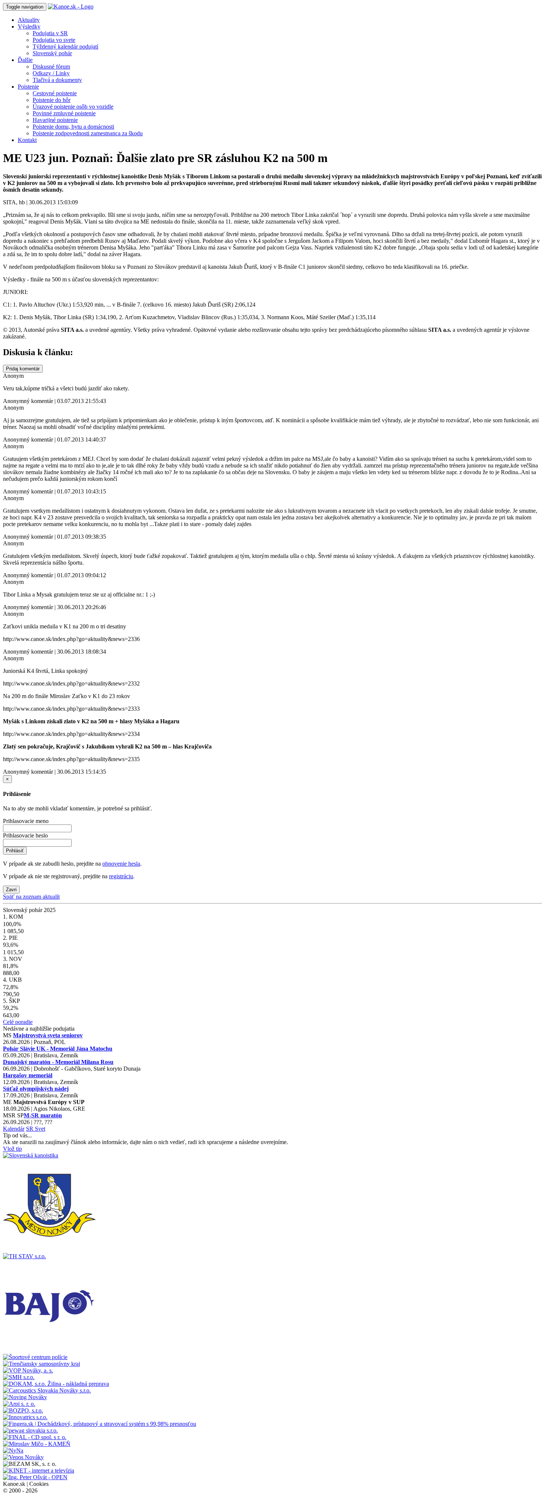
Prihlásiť (15, 850)
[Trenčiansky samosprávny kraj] (41, 1364)
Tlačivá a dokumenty (57, 80)
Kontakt (27, 140)
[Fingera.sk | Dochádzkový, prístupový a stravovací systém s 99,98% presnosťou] (99, 1424)
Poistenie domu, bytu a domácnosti (73, 126)
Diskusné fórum (51, 66)
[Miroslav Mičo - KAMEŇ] (36, 1444)
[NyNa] (13, 1450)
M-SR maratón (43, 1115)
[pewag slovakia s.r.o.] (30, 1430)
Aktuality (29, 20)
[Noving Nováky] (25, 1397)
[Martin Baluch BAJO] (49, 1350)
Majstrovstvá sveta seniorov (48, 1035)
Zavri (11, 889)
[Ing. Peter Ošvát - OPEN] (35, 1477)
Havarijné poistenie (55, 120)
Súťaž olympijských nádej (36, 1088)
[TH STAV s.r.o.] (24, 1256)
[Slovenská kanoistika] (30, 1155)
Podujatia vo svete (54, 40)
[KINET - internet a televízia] (38, 1470)
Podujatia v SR (50, 33)
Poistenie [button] (28, 86)
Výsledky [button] (29, 26)
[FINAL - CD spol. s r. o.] (34, 1437)
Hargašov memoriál (27, 1075)
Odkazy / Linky (51, 73)
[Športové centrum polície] (35, 1357)
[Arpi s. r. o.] (19, 1404)
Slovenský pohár (52, 53)
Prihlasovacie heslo (25, 835)
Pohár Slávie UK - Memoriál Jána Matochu (57, 1048)
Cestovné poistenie (55, 93)
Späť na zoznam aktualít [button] (31, 896)
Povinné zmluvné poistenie (64, 113)
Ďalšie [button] (25, 60)
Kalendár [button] (13, 1129)
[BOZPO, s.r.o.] (23, 1410)
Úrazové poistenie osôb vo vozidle (73, 106)
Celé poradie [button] (18, 1022)
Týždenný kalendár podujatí (65, 46)
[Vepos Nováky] (23, 1457)
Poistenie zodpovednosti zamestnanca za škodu (88, 133)
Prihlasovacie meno (26, 821)
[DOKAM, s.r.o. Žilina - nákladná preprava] (56, 1384)
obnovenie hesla (121, 863)
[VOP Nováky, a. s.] (28, 1370)
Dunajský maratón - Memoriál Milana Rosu (58, 1062)
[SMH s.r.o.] (18, 1377)
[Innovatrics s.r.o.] (25, 1417)
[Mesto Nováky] (49, 1249)
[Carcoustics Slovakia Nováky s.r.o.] (47, 1390)
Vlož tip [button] (12, 1149)
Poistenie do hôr (51, 100)
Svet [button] (40, 1129)
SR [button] (30, 1129)
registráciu (121, 876)
